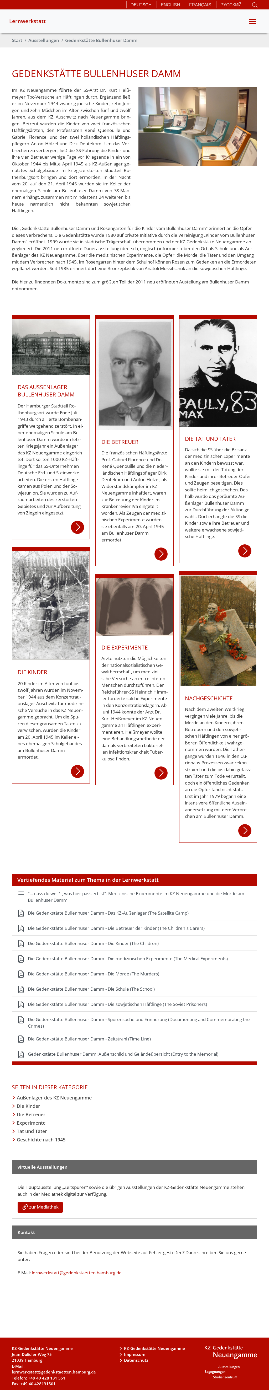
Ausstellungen (43, 40)
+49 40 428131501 (38, 1383)
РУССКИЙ (230, 4)
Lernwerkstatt (27, 21)
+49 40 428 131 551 (46, 1378)
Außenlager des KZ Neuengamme (54, 1097)
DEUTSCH (141, 4)
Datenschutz (136, 1360)
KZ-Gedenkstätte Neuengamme (154, 1348)
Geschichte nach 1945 (41, 1139)
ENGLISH (170, 4)
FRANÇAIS (200, 4)
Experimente (31, 1123)
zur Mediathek (44, 1207)
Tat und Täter (32, 1131)
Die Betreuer (31, 1114)
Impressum (134, 1354)
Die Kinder (28, 1106)
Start (17, 40)
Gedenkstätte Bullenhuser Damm (101, 40)
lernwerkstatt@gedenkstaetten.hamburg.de (77, 1273)
